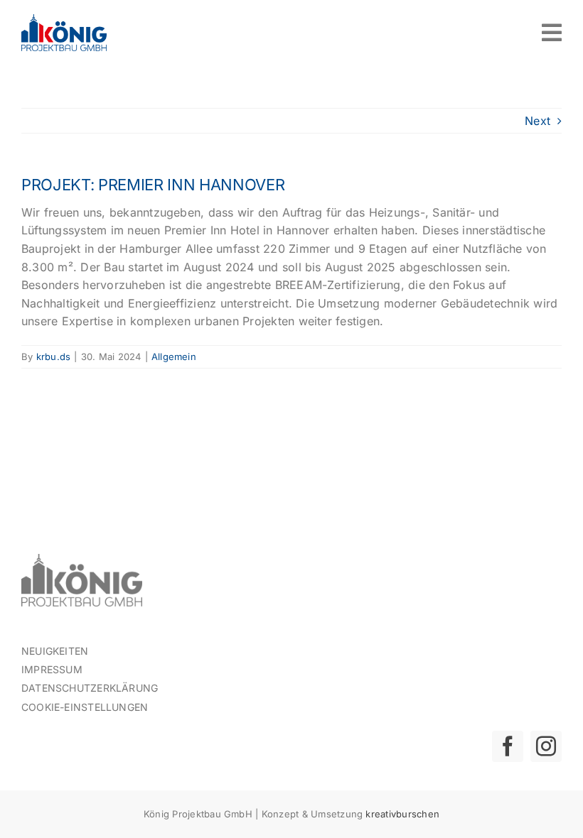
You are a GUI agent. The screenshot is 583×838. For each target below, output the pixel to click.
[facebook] (507, 746)
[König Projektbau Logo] (64, 20)
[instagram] (546, 746)
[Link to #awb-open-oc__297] (552, 32)
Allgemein (173, 356)
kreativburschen (402, 814)
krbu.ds (53, 356)
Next (537, 121)
